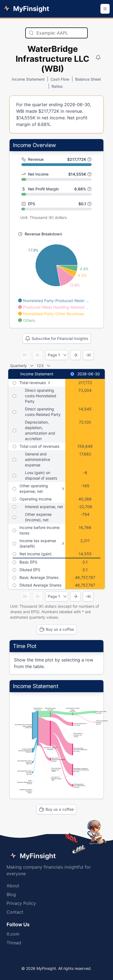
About (13, 885)
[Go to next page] (75, 355)
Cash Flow (59, 79)
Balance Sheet (88, 79)
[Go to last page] (88, 355)
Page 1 (54, 355)
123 (40, 365)
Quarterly (18, 365)
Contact (15, 912)
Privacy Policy (21, 903)
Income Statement (28, 79)
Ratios (57, 86)
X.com (13, 934)
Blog (11, 894)
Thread (14, 942)
